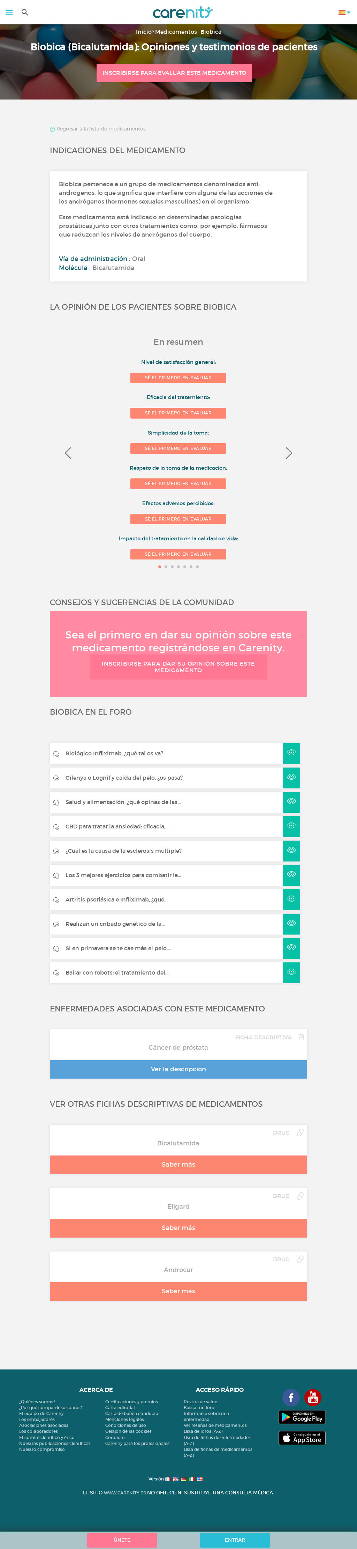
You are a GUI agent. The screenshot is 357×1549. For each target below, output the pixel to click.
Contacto (115, 1437)
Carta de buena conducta (131, 1413)
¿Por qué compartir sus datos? (50, 1407)
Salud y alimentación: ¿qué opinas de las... (123, 802)
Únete (122, 1540)
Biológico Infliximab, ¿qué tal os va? (114, 753)
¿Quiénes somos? (37, 1401)
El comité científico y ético (47, 1437)
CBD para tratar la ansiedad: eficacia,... (117, 826)
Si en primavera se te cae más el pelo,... (118, 948)
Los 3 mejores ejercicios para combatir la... (123, 875)
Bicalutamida (178, 1143)
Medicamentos (176, 31)
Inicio (144, 31)
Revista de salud (201, 1401)
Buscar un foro (199, 1407)
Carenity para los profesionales (137, 1443)
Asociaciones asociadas (43, 1425)
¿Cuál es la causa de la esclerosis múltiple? (124, 850)
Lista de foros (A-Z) (203, 1431)
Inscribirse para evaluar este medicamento (174, 72)
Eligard (178, 1206)
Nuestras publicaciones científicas (55, 1443)
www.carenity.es (125, 1492)
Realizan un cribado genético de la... (115, 923)
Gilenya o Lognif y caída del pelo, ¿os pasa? (124, 777)
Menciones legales (124, 1419)
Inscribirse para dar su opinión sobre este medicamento (178, 667)
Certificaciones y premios (131, 1401)
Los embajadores (37, 1419)
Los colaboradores (38, 1431)
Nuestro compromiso (42, 1449)
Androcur (178, 1270)
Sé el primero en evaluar (178, 377)
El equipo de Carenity (41, 1413)
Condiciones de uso (125, 1425)
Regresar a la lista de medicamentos (100, 129)
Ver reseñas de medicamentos (215, 1425)
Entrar (235, 1540)
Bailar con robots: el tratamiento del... (117, 972)
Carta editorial (120, 1407)
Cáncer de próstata (178, 1047)
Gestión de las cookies (128, 1431)
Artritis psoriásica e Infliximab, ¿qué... (116, 899)
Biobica (210, 31)
